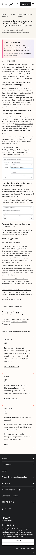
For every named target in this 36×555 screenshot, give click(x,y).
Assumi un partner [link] (11, 398)
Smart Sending (7, 88)
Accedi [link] (6, 444)
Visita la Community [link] (11, 366)
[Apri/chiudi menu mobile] (33, 4)
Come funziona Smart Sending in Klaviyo (16, 290)
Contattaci (25, 4)
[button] (18, 169)
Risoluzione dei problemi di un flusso (15, 279)
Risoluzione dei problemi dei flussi (25, 15)
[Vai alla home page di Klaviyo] (7, 4)
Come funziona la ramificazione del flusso (16, 266)
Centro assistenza (5, 15)
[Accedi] (17, 4)
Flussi (14, 14)
